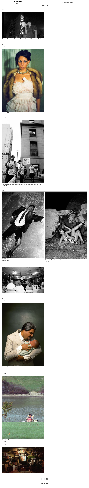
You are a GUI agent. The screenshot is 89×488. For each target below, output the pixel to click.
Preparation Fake (5, 112)
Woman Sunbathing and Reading (9, 439)
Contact (71, 2)
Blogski (65, 2)
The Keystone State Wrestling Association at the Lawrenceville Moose (17, 293)
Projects (62, 2)
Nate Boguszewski (18, 1)
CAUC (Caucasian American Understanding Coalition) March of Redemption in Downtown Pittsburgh (21, 185)
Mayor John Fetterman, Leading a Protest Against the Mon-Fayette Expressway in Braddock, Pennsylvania (22, 39)
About (68, 2)
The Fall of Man (5, 258)
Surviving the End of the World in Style (53, 259)
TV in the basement (6, 473)
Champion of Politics (6, 366)
